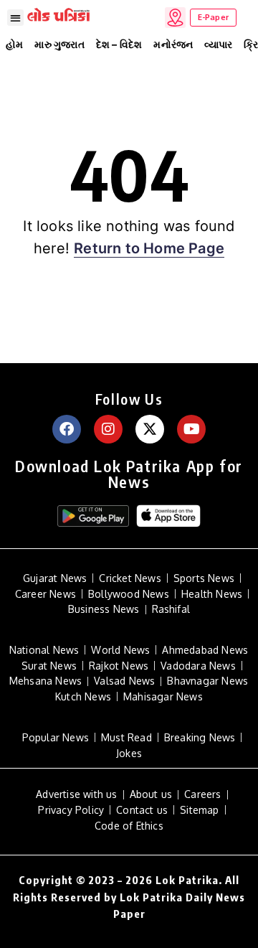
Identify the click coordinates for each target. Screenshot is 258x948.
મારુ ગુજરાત (59, 44)
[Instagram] (108, 429)
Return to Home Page (149, 248)
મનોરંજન (173, 44)
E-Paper (213, 17)
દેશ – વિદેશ (119, 44)
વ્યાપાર (218, 44)
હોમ (14, 44)
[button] (15, 17)
